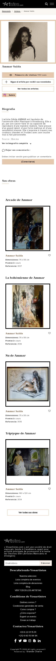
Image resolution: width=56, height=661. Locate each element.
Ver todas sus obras (28, 512)
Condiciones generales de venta (28, 606)
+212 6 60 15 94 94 (28, 636)
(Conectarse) (28, 162)
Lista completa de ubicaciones (28, 583)
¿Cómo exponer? (28, 613)
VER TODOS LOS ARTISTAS (28, 590)
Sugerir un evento (28, 616)
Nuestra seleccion (28, 576)
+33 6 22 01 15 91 (28, 632)
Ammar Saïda (14, 256)
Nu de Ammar (15, 356)
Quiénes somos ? (28, 602)
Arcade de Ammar (18, 200)
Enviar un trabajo (28, 620)
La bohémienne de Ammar (25, 278)
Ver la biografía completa (15, 143)
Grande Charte (34, 651)
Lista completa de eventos (28, 580)
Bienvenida (6, 11)
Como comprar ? (28, 609)
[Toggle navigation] (52, 4)
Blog (28, 587)
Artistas (17, 11)
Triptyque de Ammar (20, 433)
